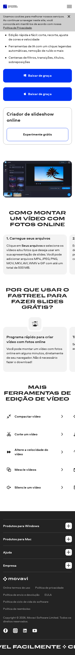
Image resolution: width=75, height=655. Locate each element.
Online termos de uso (16, 587)
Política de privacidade (49, 587)
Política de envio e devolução (21, 595)
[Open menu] (69, 6)
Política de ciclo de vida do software (25, 602)
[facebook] (5, 631)
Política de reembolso (16, 609)
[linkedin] (24, 631)
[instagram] (15, 631)
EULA (48, 595)
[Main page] (12, 6)
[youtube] (34, 631)
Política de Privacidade (17, 28)
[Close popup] (69, 22)
